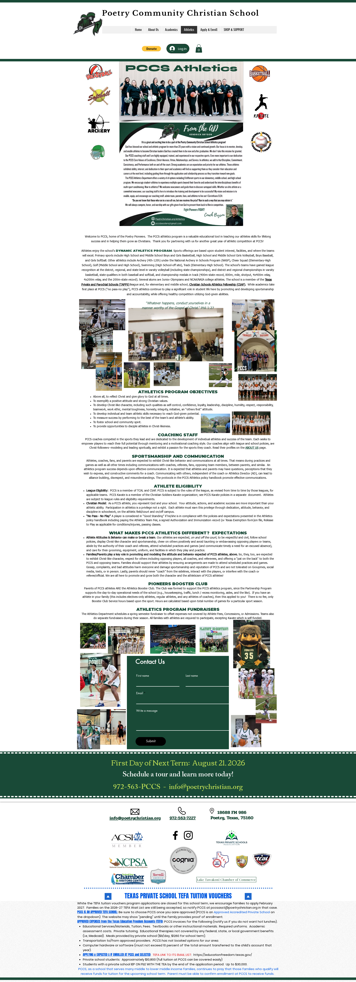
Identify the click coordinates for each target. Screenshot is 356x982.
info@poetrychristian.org (206, 788)
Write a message (146, 710)
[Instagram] (188, 835)
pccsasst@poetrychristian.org (234, 907)
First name (142, 675)
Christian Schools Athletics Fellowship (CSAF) (217, 284)
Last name (192, 675)
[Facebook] (175, 835)
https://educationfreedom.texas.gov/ (222, 955)
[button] (151, 48)
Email (139, 693)
